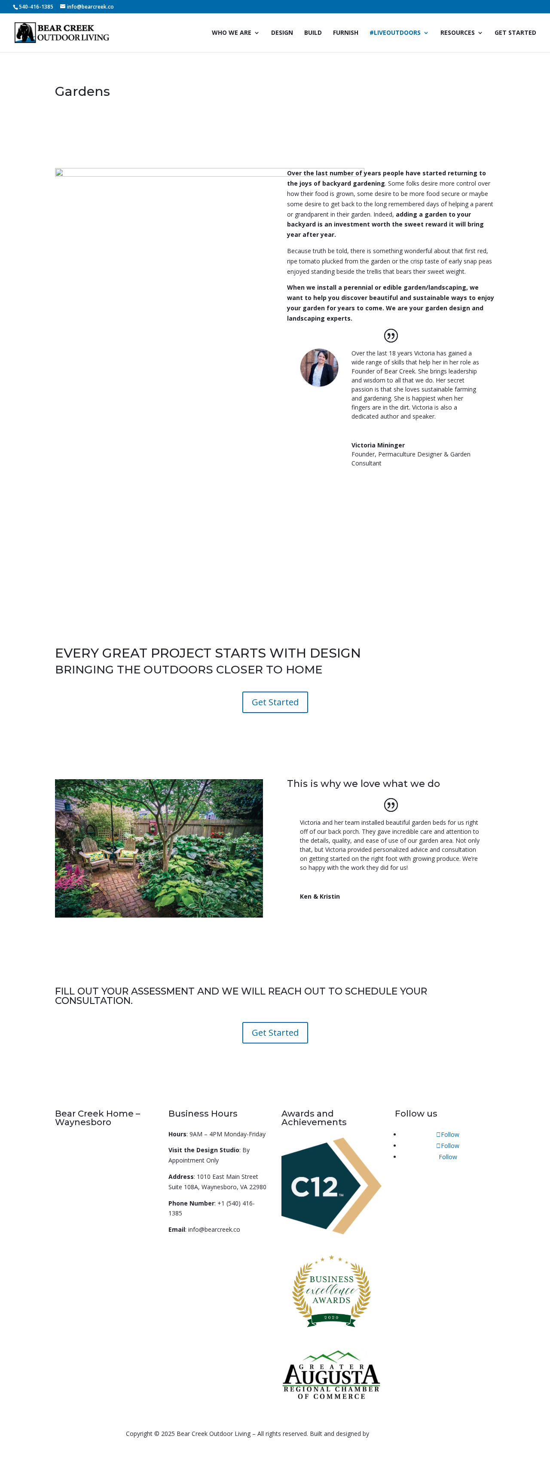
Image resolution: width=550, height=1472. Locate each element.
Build (313, 33)
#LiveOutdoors (395, 33)
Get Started (515, 33)
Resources (457, 33)
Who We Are (231, 33)
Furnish (345, 33)
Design (282, 33)
